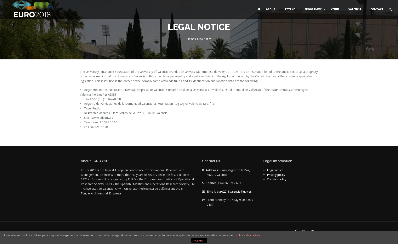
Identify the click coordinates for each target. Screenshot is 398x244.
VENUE (335, 9)
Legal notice (275, 170)
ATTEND (289, 9)
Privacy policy (276, 175)
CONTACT (376, 9)
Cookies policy (276, 179)
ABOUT (270, 9)
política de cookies (248, 235)
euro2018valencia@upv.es (234, 191)
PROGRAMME (313, 9)
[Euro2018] (32, 9)
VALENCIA (354, 9)
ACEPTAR (199, 240)
